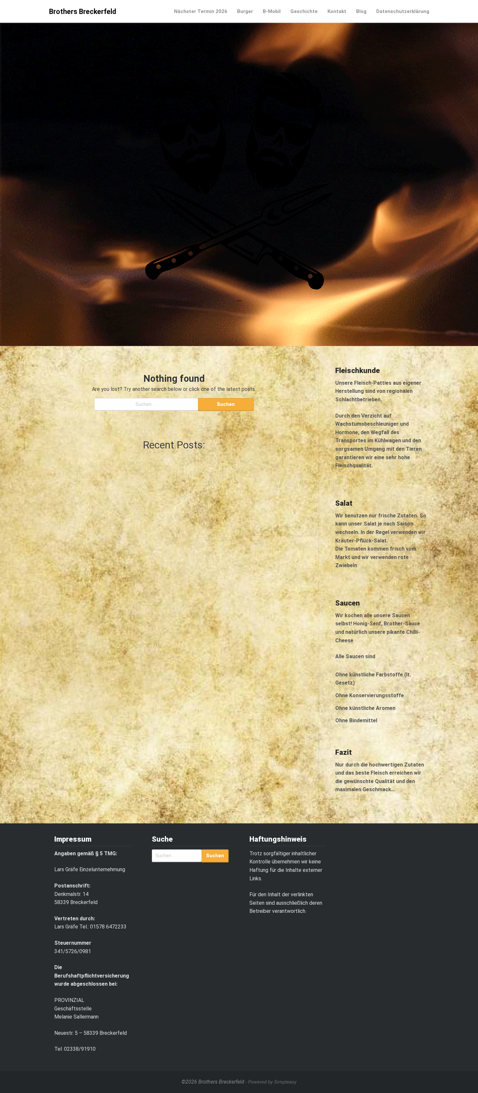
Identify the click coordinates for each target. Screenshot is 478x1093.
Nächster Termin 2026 (200, 11)
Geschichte (304, 11)
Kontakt (336, 11)
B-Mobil (272, 11)
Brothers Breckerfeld (82, 11)
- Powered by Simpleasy (271, 1082)
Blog (361, 11)
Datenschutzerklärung (402, 11)
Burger (245, 11)
